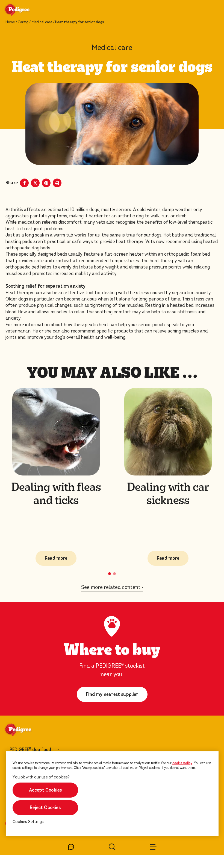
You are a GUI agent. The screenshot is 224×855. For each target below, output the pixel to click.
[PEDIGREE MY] (23, 10)
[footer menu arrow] (58, 749)
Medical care (42, 22)
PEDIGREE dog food (30, 750)
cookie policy (182, 763)
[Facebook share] (24, 183)
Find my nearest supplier (112, 694)
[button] (109, 573)
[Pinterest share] (46, 183)
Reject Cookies (45, 807)
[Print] (57, 183)
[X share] (35, 183)
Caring (23, 22)
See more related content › (112, 587)
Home (10, 22)
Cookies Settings (28, 821)
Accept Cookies (45, 790)
